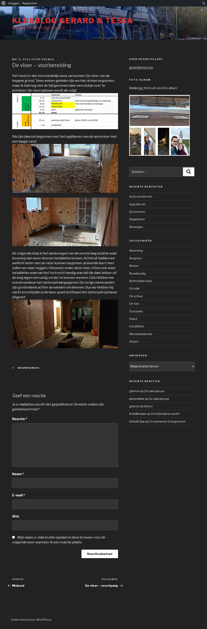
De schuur (136, 296)
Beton (148, 406)
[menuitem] (3, 3)
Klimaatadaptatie (140, 334)
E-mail (18, 495)
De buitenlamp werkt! (165, 413)
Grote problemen (140, 196)
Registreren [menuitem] (29, 3)
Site (15, 516)
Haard (133, 318)
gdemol (48, 59)
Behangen (136, 227)
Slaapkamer (137, 219)
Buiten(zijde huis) (140, 281)
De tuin (134, 303)
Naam (18, 474)
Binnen (133, 265)
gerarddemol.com (141, 67)
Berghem (135, 258)
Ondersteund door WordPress (31, 619)
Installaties (136, 326)
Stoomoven (137, 211)
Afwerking (136, 250)
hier (141, 88)
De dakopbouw (154, 391)
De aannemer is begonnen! (167, 421)
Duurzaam (136, 311)
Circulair (134, 288)
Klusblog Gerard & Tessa (72, 20)
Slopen (133, 341)
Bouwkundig (29, 367)
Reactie (19, 419)
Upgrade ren (137, 204)
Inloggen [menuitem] (13, 3)
